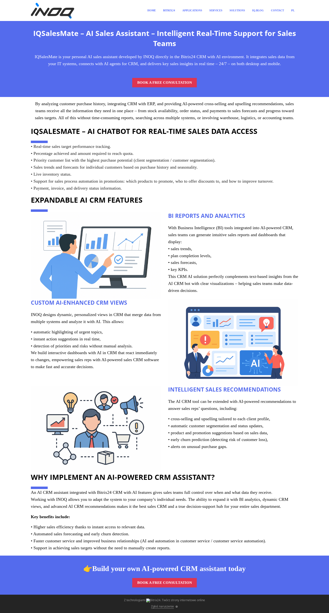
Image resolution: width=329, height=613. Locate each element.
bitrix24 (169, 10)
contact (277, 10)
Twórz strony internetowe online (183, 600)
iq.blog (258, 10)
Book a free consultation (164, 82)
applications (192, 10)
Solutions (237, 10)
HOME (151, 10)
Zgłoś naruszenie (162, 606)
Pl (293, 10)
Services (215, 10)
